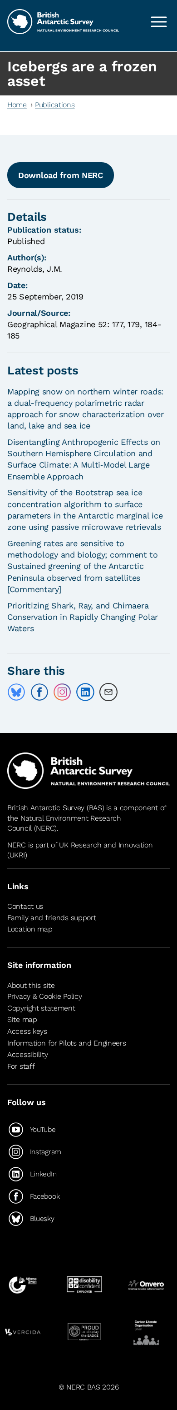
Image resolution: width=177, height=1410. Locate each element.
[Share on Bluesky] (16, 692)
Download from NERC (60, 175)
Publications (55, 104)
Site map (22, 1020)
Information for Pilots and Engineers (66, 1043)
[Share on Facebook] (39, 692)
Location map (30, 929)
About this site (31, 985)
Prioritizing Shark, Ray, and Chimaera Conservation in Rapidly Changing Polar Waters (82, 617)
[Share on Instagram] (62, 692)
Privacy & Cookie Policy (44, 996)
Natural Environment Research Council (64, 823)
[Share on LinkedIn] (85, 692)
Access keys (27, 1031)
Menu (159, 22)
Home (17, 104)
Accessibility (27, 1054)
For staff (20, 1066)
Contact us (25, 906)
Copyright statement (41, 1008)
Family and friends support (51, 917)
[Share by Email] (108, 692)
